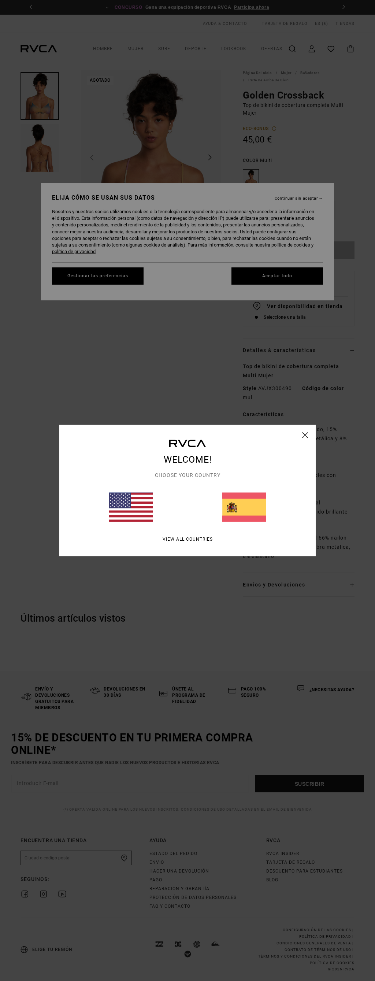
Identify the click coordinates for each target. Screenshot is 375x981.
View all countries (188, 539)
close (305, 435)
